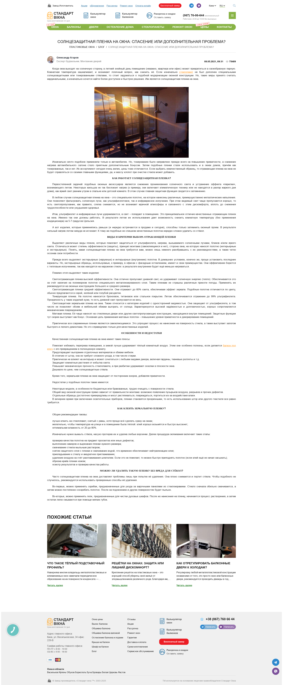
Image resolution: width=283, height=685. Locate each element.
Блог (94, 651)
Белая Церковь (109, 672)
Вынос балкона (99, 624)
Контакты (224, 27)
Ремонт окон (126, 5)
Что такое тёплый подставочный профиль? (75, 565)
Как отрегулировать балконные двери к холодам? (203, 565)
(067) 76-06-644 (193, 15)
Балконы (74, 27)
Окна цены (97, 619)
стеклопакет (186, 72)
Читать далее (55, 585)
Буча (89, 672)
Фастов (121, 672)
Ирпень (62, 672)
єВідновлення (97, 5)
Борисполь (80, 672)
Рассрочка (112, 5)
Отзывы (131, 619)
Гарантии (132, 637)
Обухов (71, 672)
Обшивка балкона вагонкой (106, 633)
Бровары (96, 672)
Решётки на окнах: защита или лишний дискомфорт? (138, 565)
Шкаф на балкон (100, 646)
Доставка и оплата (136, 642)
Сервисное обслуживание (140, 651)
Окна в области (55, 669)
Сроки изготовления (137, 646)
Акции (84, 5)
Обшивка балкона (101, 628)
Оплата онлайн (143, 5)
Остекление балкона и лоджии (107, 637)
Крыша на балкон (101, 642)
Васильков (52, 672)
